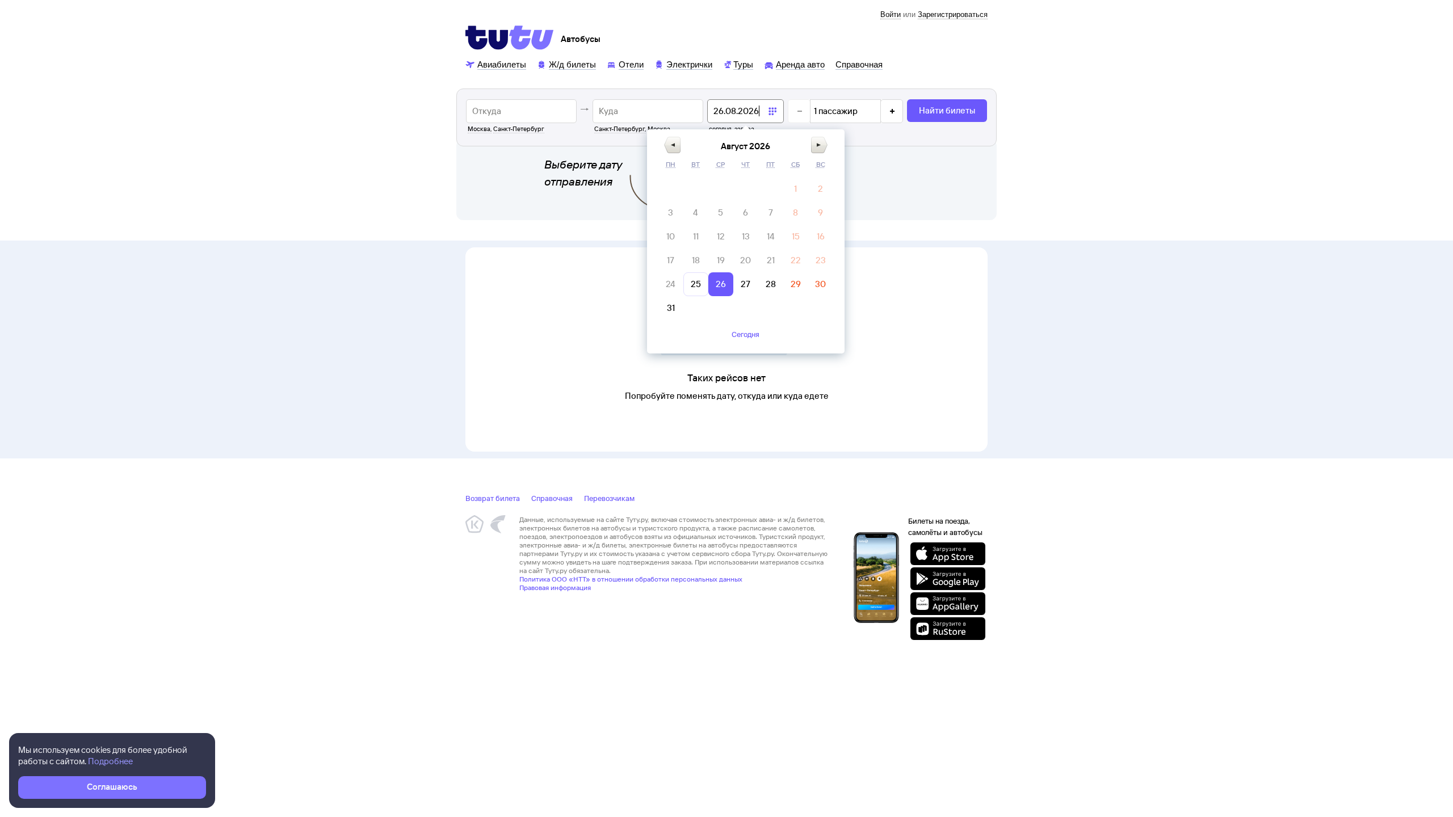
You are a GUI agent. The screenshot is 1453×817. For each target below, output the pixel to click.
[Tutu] (509, 37)
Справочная (552, 498)
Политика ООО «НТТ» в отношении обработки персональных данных (630, 579)
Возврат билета (492, 498)
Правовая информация (555, 587)
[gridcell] (795, 189)
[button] (672, 145)
